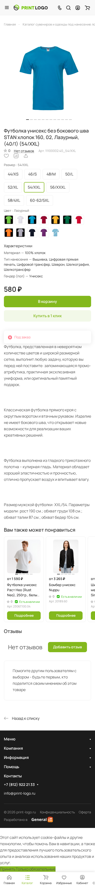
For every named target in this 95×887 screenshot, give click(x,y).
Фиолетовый (44, 232)
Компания (13, 748)
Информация (16, 757)
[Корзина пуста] (87, 7)
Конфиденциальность (57, 812)
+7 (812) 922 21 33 (19, 784)
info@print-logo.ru (19, 793)
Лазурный (55, 232)
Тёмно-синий (32, 232)
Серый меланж (20, 232)
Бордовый (44, 220)
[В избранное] (6, 155)
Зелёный (67, 220)
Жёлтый (55, 220)
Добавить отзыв (67, 647)
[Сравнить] (16, 155)
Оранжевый (9, 232)
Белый (20, 220)
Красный (79, 220)
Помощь (11, 766)
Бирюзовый (32, 220)
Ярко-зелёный (9, 220)
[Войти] (78, 7)
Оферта (85, 812)
